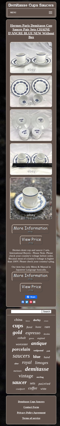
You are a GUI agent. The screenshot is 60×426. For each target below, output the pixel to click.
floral (29, 327)
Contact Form (31, 407)
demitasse (37, 369)
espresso (33, 332)
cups (17, 326)
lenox (28, 321)
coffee (32, 388)
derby (37, 320)
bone (38, 327)
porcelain (21, 349)
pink (48, 351)
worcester (22, 344)
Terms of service (31, 418)
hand (47, 357)
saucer (19, 382)
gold (17, 332)
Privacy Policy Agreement (31, 412)
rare (47, 327)
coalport (20, 389)
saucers (21, 356)
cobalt (22, 338)
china (18, 319)
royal (27, 362)
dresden (47, 334)
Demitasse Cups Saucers (31, 401)
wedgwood (38, 350)
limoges (41, 362)
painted (44, 383)
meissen (18, 370)
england (41, 338)
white (43, 388)
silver (16, 363)
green (31, 338)
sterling (40, 377)
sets (32, 383)
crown (46, 321)
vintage (26, 375)
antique (39, 343)
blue (36, 356)
